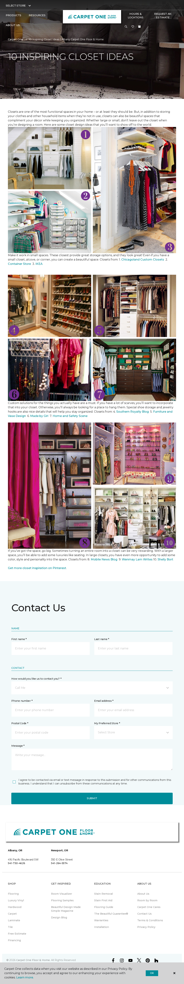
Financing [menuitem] (14, 940)
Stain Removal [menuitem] (103, 893)
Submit (92, 798)
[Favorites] (132, 27)
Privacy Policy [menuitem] (146, 927)
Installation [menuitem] (101, 927)
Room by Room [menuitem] (147, 900)
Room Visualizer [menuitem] (61, 893)
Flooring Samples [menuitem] (62, 900)
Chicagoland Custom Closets (142, 259)
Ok (152, 973)
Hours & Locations (135, 15)
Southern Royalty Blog (132, 411)
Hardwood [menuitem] (14, 907)
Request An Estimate (162, 15)
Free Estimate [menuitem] (17, 933)
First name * (19, 639)
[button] (126, 27)
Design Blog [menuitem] (59, 917)
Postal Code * (19, 723)
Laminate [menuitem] (14, 920)
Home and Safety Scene (70, 416)
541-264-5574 (59, 863)
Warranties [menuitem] (101, 920)
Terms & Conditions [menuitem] (150, 920)
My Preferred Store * (107, 723)
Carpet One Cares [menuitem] (148, 907)
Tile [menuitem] (10, 927)
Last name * (101, 639)
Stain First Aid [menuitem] (103, 900)
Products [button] (13, 15)
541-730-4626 (16, 863)
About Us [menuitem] (143, 893)
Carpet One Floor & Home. (33, 960)
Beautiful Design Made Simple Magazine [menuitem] (66, 908)
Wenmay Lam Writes (137, 559)
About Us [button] (13, 25)
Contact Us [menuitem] (144, 913)
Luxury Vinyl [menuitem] (16, 900)
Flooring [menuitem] (13, 893)
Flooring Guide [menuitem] (103, 907)
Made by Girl (39, 416)
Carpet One (15, 39)
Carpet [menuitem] (12, 913)
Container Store (20, 264)
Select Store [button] (16, 5)
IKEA (39, 264)
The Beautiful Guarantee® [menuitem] (111, 913)
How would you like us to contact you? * (36, 678)
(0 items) (139, 26)
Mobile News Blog (104, 559)
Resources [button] (37, 15)
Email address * (103, 701)
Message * (17, 746)
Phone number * (21, 701)
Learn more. (25, 977)
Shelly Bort (166, 559)
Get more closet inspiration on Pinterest (37, 568)
